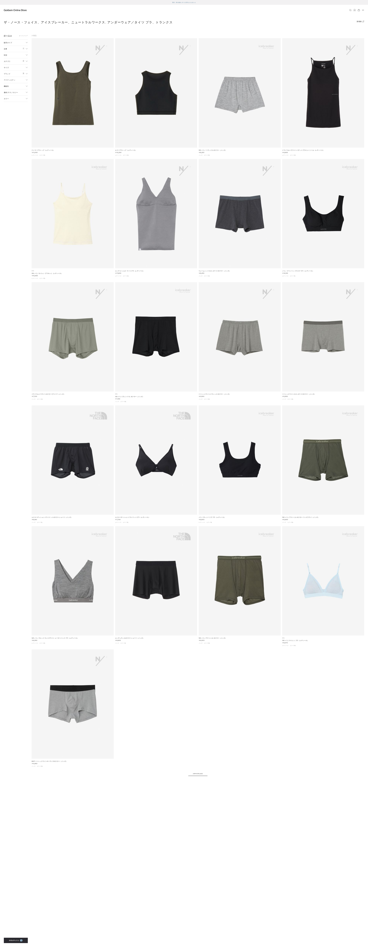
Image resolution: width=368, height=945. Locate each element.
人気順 (349, 29)
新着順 (359, 21)
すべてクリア (23, 35)
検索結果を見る (15, 940)
